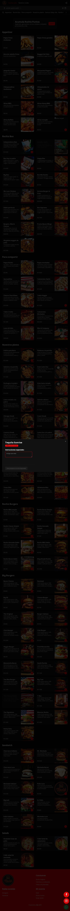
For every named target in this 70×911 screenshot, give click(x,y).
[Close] (65, 441)
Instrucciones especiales (14, 450)
